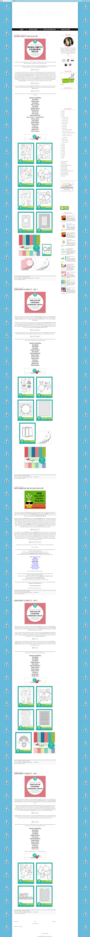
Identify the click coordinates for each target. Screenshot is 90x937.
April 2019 (64, 137)
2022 (62, 111)
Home (21, 29)
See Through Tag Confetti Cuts (33, 85)
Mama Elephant (63, 169)
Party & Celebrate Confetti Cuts (50, 801)
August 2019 (64, 123)
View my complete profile (68, 55)
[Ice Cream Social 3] (35, 91)
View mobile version (35, 923)
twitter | (24, 276)
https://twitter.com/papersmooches (46, 575)
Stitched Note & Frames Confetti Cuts (25, 75)
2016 (62, 147)
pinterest (28, 276)
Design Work (33, 29)
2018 (62, 144)
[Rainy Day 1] (35, 638)
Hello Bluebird (63, 166)
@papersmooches (41, 577)
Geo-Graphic (33, 533)
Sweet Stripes (25, 74)
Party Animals (40, 800)
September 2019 (65, 122)
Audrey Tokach (30, 117)
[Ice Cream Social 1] (35, 69)
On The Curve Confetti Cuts (35, 801)
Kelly (39, 585)
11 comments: (36, 762)
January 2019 (64, 142)
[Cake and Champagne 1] (35, 330)
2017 (62, 145)
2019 (62, 116)
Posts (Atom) (20, 926)
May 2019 (64, 128)
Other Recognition (49, 29)
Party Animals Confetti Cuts (51, 809)
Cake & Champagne (39, 317)
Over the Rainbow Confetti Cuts (43, 628)
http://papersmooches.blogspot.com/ (35, 583)
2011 (62, 154)
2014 (62, 150)
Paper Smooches (31, 513)
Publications (65, 29)
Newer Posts (16, 921)
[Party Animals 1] (35, 812)
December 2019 (64, 117)
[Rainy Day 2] (35, 647)
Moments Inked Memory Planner (66, 170)
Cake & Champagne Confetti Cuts (39, 327)
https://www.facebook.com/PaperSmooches (35, 574)
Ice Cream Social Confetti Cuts (45, 77)
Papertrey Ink (63, 173)
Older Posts (54, 921)
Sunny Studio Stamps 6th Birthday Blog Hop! (71, 265)
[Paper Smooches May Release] (35, 542)
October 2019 (64, 120)
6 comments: (37, 278)
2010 (62, 156)
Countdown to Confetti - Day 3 (25, 289)
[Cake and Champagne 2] (35, 336)
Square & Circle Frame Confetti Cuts (36, 318)
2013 (62, 151)
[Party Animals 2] (35, 821)
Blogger (47, 933)
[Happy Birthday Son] (35, 529)
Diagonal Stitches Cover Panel (50, 322)
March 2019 (64, 139)
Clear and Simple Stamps (65, 165)
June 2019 (64, 126)
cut (50, 632)
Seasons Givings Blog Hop (71, 232)
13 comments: (36, 477)
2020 (62, 114)
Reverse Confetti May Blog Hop (26, 36)
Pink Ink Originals (45, 13)
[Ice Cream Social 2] (35, 83)
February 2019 (64, 140)
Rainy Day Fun (38, 78)
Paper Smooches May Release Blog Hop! (29, 488)
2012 (62, 153)
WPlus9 (62, 176)
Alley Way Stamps (64, 161)
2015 (62, 148)
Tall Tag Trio (46, 332)
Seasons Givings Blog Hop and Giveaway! (71, 216)
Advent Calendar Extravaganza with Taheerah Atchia (71, 224)
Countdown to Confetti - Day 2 (25, 600)
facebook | (19, 276)
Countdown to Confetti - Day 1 (25, 773)
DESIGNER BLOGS (49, 936)
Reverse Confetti (37, 62)
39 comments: (36, 592)
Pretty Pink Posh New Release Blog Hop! (70, 249)
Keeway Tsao (35, 848)
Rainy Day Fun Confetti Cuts (27, 634)
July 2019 (64, 125)
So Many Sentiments (18, 643)
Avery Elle (62, 162)
